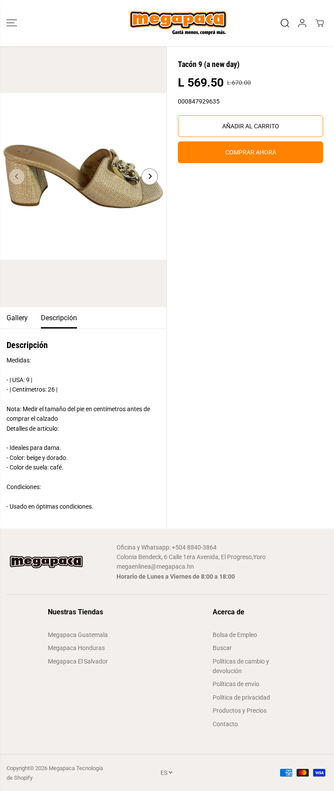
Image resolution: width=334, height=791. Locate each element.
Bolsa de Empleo (235, 634)
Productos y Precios (240, 710)
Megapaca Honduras (76, 647)
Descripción (59, 318)
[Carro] (319, 23)
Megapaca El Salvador (78, 661)
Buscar (222, 647)
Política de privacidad (241, 697)
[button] (12, 23)
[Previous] (17, 176)
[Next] (149, 176)
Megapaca (62, 768)
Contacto (225, 724)
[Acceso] (302, 23)
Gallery (17, 318)
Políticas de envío (236, 683)
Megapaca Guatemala (78, 634)
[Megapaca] (167, 23)
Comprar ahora (250, 152)
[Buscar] (285, 23)
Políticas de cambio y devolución (241, 666)
